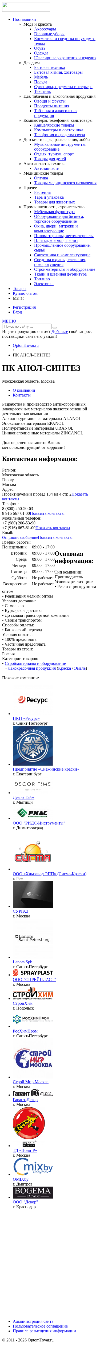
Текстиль (42, 91)
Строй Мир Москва (31, 1082)
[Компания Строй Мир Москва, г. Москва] (33, 1077)
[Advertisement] (50, 1264)
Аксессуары (45, 29)
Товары (19, 288)
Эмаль (80, 668)
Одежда (41, 53)
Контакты (22, 395)
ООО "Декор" (25, 1202)
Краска (64, 668)
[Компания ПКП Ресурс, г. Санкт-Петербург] (33, 713)
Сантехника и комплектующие (62, 255)
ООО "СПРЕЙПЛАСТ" (34, 979)
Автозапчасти (46, 168)
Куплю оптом (25, 293)
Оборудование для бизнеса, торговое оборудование (59, 218)
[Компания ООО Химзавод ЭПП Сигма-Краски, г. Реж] (33, 869)
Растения (42, 192)
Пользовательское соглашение (40, 1326)
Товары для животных (54, 202)
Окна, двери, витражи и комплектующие (56, 228)
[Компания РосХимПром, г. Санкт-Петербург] (33, 1026)
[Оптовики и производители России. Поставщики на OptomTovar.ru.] (26, 10)
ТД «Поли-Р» (25, 1150)
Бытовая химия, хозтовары (58, 72)
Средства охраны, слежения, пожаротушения (60, 262)
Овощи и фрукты (50, 101)
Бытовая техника (49, 67)
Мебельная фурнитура (54, 211)
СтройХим (23, 1003)
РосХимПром (25, 1031)
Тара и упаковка (49, 197)
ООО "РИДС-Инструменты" (39, 823)
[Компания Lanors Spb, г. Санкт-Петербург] (33, 957)
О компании (24, 390)
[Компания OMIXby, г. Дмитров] (33, 1174)
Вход (17, 312)
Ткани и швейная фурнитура (60, 274)
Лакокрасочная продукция (32, 668)
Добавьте (59, 331)
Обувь (39, 48)
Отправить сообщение (20, 538)
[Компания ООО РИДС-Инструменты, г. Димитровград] (33, 818)
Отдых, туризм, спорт (54, 154)
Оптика (41, 178)
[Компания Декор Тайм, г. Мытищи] (33, 792)
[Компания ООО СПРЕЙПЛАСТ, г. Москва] (33, 974)
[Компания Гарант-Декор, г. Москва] (33, 1095)
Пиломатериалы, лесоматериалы (64, 235)
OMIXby (21, 1179)
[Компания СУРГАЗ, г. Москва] (33, 906)
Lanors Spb (22, 962)
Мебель (41, 77)
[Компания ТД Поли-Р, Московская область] (29, 1145)
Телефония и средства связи (59, 134)
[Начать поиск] (55, 327)
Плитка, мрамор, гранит (56, 240)
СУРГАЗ (20, 911)
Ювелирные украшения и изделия (65, 58)
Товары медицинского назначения (65, 182)
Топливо (42, 279)
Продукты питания (51, 106)
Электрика (44, 283)
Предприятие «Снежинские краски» (46, 769)
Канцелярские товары (54, 125)
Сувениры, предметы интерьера (63, 86)
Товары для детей (50, 158)
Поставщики (24, 19)
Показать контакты (47, 513)
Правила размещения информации (44, 1331)
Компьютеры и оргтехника (58, 130)
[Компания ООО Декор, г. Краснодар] (33, 1197)
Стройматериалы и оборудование (64, 269)
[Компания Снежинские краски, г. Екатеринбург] (33, 764)
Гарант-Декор (25, 1099)
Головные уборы (49, 34)
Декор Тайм (23, 797)
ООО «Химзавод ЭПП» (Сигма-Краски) (49, 874)
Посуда (40, 82)
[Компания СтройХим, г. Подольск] (33, 998)
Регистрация (24, 307)
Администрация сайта (33, 1321)
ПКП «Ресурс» (26, 718)
